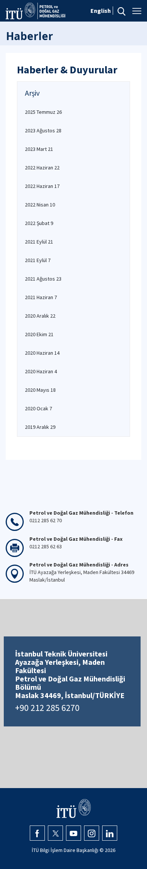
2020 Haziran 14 (42, 352)
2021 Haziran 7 (41, 297)
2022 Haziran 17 (42, 186)
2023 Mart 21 (39, 149)
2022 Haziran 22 (42, 167)
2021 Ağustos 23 (43, 278)
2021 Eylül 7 (38, 260)
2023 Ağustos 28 (43, 130)
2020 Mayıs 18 (40, 389)
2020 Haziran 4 (41, 371)
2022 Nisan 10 (40, 204)
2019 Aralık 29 (40, 427)
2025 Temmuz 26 (43, 112)
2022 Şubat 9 (39, 223)
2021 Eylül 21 (39, 241)
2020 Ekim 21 (39, 334)
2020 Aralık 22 (40, 315)
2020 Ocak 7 (38, 408)
